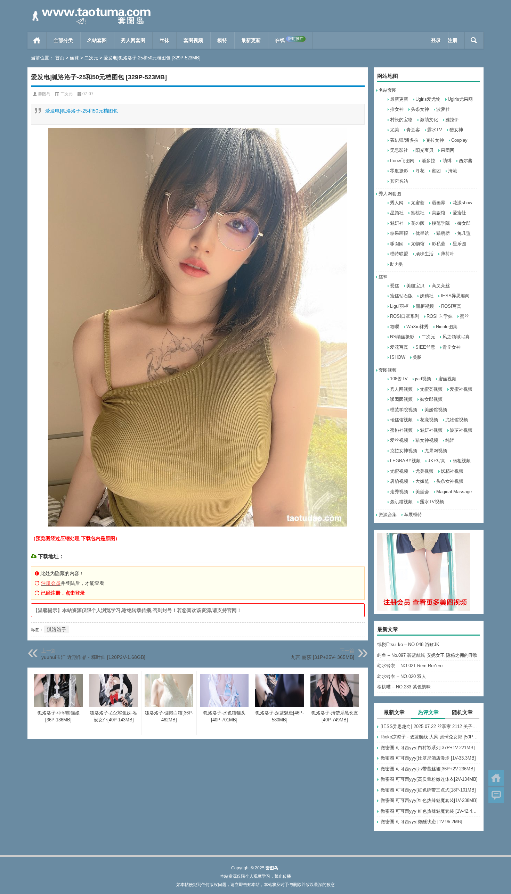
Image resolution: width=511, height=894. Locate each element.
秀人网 (397, 202)
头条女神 (420, 109)
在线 (289, 39)
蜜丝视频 (447, 378)
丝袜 (164, 40)
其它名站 (399, 181)
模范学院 (441, 223)
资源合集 (388, 514)
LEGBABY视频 (405, 460)
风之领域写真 (456, 336)
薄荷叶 (447, 253)
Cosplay (459, 140)
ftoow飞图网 (402, 160)
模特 (222, 40)
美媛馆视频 (435, 409)
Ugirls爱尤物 (427, 99)
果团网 (447, 150)
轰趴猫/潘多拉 (404, 140)
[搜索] (474, 40)
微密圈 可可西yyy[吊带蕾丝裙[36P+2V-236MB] (428, 768)
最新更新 (251, 40)
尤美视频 (424, 471)
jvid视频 (423, 378)
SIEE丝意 (425, 347)
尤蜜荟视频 (431, 389)
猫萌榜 (443, 233)
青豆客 (413, 129)
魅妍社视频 (431, 430)
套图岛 (44, 93)
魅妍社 (397, 223)
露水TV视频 (432, 501)
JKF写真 (436, 460)
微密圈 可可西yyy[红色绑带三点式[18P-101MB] (428, 790)
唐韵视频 (399, 481)
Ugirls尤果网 (460, 99)
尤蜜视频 (399, 471)
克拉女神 (435, 140)
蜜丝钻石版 (401, 295)
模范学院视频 (403, 409)
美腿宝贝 (415, 285)
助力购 (397, 264)
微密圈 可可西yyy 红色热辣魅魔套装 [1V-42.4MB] (430, 811)
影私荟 (438, 243)
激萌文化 (429, 119)
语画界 (438, 202)
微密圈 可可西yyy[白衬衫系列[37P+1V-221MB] (428, 747)
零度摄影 (399, 170)
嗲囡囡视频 (401, 399)
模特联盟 (399, 253)
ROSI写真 (451, 306)
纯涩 (449, 440)
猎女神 (456, 129)
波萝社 (443, 109)
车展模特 (413, 514)
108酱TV (399, 378)
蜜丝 (464, 316)
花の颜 (417, 223)
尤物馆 (417, 243)
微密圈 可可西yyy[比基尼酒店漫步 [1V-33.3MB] (428, 758)
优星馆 (422, 233)
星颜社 (397, 212)
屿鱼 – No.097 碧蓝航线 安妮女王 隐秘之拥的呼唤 (427, 655)
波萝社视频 (461, 430)
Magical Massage (454, 491)
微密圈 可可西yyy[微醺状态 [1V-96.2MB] (421, 821)
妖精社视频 (452, 471)
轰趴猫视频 (401, 501)
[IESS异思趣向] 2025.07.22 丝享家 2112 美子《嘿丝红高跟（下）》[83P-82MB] (430, 726)
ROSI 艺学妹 (440, 316)
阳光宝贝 (424, 150)
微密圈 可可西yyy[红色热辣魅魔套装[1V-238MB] (429, 800)
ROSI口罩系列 (404, 316)
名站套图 (97, 40)
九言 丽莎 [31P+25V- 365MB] (322, 657)
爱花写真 (399, 347)
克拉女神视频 (403, 450)
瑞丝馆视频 (401, 419)
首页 (37, 40)
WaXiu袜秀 (417, 326)
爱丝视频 (399, 440)
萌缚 (447, 160)
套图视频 (193, 40)
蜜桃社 (417, 212)
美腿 (417, 357)
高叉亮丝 (441, 285)
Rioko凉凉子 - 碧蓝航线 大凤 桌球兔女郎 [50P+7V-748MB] (430, 736)
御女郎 (464, 223)
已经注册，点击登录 (63, 593)
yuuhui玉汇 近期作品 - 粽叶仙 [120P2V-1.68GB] (93, 657)
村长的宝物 (401, 119)
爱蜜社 (459, 212)
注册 (452, 40)
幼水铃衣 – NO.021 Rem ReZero (410, 665)
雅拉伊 (452, 119)
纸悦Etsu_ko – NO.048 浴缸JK (408, 644)
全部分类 (63, 40)
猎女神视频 (426, 440)
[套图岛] (90, 9)
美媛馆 (438, 212)
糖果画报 (399, 233)
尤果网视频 (435, 450)
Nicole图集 (446, 326)
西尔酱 (465, 160)
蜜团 (436, 170)
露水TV (434, 129)
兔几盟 (464, 233)
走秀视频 (399, 491)
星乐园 (459, 243)
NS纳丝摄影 (402, 336)
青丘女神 (452, 347)
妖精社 (426, 295)
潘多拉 (428, 160)
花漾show (462, 202)
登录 (436, 40)
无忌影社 (399, 150)
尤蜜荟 (417, 202)
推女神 (397, 109)
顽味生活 (424, 253)
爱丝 (394, 285)
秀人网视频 (401, 389)
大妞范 (422, 481)
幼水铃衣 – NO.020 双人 (401, 676)
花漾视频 (429, 419)
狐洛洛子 (56, 629)
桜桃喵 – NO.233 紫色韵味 (404, 686)
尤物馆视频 (456, 419)
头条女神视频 (449, 481)
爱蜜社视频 (461, 389)
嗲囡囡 (397, 243)
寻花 (419, 170)
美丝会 (422, 491)
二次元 (91, 57)
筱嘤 (394, 326)
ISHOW (397, 357)
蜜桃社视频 (401, 430)
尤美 (394, 129)
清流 (452, 170)
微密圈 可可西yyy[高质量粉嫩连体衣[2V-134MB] (429, 779)
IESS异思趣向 (455, 295)
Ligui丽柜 (399, 306)
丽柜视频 (425, 306)
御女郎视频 (431, 399)
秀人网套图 (133, 40)
